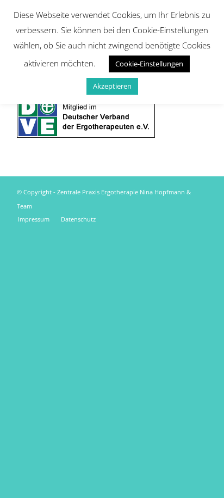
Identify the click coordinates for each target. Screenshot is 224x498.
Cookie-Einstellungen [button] (149, 64)
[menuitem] (34, 219)
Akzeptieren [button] (112, 86)
